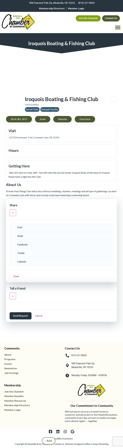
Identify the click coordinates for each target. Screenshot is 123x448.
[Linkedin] (57, 431)
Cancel (38, 315)
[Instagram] (65, 431)
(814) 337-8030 (86, 3)
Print (19, 227)
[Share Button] (113, 99)
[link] (51, 3)
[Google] (72, 431)
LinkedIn (21, 261)
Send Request (20, 315)
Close (16, 276)
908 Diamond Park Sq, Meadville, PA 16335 (52, 3)
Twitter (21, 253)
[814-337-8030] (67, 355)
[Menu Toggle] (118, 27)
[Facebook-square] (50, 431)
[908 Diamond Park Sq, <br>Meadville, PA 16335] (67, 365)
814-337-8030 (79, 355)
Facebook (22, 244)
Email (20, 236)
